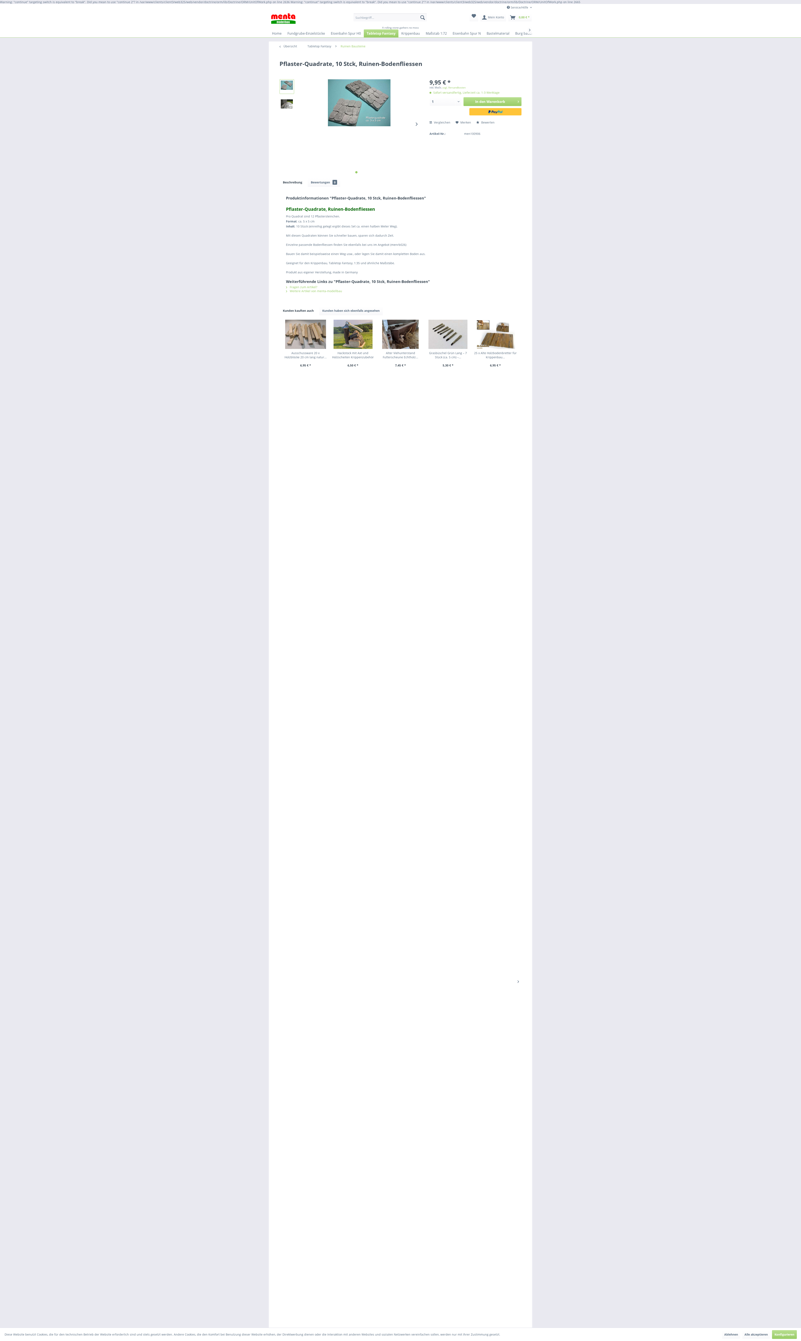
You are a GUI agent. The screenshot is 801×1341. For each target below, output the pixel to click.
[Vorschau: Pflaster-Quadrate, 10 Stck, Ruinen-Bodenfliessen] (287, 86)
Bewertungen (323, 182)
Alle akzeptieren (756, 1334)
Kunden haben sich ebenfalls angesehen (351, 311)
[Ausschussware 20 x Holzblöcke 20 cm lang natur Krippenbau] (305, 334)
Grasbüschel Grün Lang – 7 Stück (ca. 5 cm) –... (448, 355)
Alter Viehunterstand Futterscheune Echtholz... (400, 355)
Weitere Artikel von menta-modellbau (315, 291)
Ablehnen (731, 1334)
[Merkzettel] (473, 17)
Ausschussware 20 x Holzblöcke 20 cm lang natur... (306, 355)
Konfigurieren (784, 1334)
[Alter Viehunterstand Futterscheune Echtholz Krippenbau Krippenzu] (400, 334)
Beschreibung (292, 182)
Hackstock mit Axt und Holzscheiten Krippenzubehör (353, 355)
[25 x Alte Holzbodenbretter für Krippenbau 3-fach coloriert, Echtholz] (495, 334)
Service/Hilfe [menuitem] (519, 7)
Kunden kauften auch (298, 311)
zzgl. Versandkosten (454, 87)
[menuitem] (390, 19)
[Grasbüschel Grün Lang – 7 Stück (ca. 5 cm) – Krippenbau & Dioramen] (448, 334)
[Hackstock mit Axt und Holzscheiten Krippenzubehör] (353, 334)
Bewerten (487, 122)
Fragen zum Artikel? (303, 287)
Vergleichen (441, 122)
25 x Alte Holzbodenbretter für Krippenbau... (495, 355)
